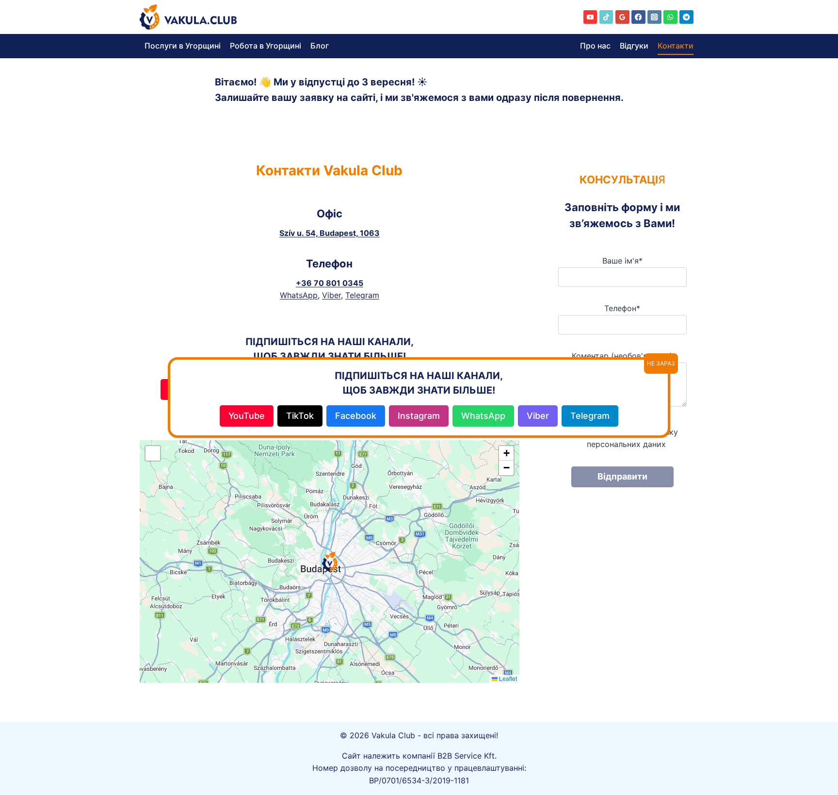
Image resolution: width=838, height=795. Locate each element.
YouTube (246, 416)
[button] (329, 561)
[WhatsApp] (670, 17)
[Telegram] (686, 17)
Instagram (419, 416)
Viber (331, 295)
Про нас (595, 45)
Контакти (675, 45)
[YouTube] (590, 17)
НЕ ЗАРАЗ (661, 363)
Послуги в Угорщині (183, 45)
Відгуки (634, 45)
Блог (319, 45)
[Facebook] (638, 17)
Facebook (355, 416)
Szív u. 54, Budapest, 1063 (329, 233)
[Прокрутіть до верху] (814, 741)
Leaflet (507, 678)
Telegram (362, 295)
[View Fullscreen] (152, 453)
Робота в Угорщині (265, 45)
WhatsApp (299, 295)
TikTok (300, 416)
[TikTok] (606, 17)
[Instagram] (654, 17)
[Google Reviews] (622, 17)
